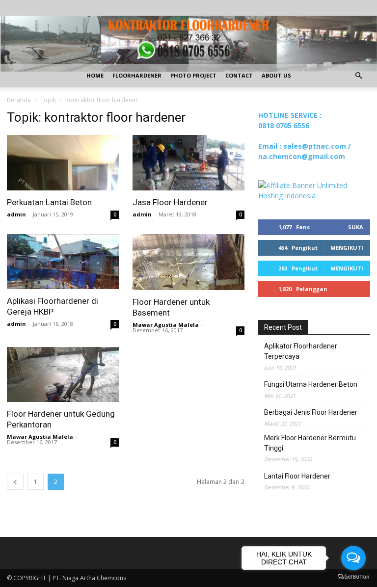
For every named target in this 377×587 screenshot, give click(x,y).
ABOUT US (276, 75)
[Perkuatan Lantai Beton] (63, 162)
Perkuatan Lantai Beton (49, 202)
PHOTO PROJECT (193, 75)
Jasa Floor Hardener (170, 202)
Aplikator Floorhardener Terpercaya (300, 351)
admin (16, 214)
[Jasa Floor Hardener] (188, 162)
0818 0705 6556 (283, 125)
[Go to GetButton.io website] (353, 577)
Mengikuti (346, 247)
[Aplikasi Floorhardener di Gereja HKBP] (63, 262)
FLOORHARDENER (137, 75)
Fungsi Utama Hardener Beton (310, 384)
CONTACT (239, 75)
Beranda (19, 100)
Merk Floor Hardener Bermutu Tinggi (310, 443)
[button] (358, 75)
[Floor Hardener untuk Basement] (188, 262)
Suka (355, 227)
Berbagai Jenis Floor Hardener (310, 412)
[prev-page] (15, 482)
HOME (95, 75)
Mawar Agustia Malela (166, 324)
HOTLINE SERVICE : (290, 115)
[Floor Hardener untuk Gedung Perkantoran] (63, 374)
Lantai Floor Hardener (297, 476)
